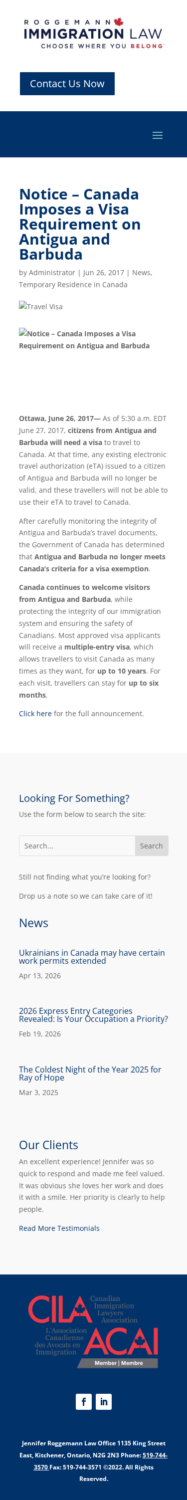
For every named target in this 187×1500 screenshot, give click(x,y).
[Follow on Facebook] (84, 1402)
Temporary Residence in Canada (73, 284)
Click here (35, 713)
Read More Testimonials (59, 1228)
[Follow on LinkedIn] (104, 1402)
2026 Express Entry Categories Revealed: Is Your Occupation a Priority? (93, 1014)
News (141, 272)
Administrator (52, 272)
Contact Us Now (67, 83)
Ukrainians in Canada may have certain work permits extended (92, 956)
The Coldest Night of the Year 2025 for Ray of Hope (90, 1073)
